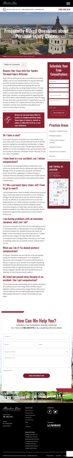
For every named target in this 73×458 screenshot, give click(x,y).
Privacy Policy (50, 455)
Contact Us (28, 426)
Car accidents (7, 166)
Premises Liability (55, 136)
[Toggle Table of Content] (23, 64)
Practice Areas (29, 413)
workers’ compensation (19, 258)
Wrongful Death (55, 147)
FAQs (26, 424)
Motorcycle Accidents (57, 151)
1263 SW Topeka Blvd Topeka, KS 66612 (54, 173)
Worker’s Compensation (58, 131)
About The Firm (29, 410)
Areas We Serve (29, 419)
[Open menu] (68, 3)
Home (5, 56)
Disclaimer (58, 455)
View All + (52, 156)
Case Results (28, 417)
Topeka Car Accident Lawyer (57, 141)
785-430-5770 (8, 417)
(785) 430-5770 (27, 122)
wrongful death (24, 291)
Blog (26, 422)
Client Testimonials (30, 415)
